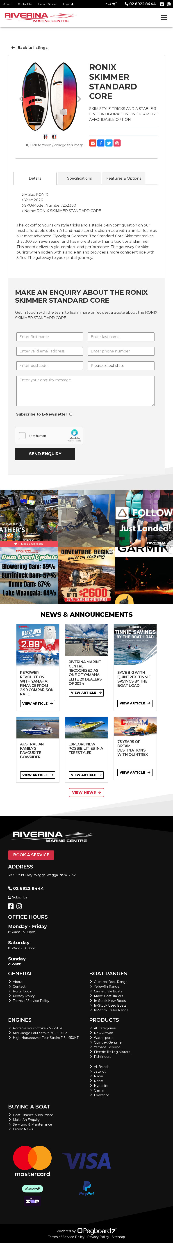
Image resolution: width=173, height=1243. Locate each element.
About (7, 4)
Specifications (79, 178)
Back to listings (32, 48)
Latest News (23, 1129)
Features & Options (123, 178)
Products (104, 1020)
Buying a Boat (29, 1107)
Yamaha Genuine (107, 1047)
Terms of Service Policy (31, 1001)
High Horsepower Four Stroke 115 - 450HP (46, 1038)
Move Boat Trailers (108, 996)
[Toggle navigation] (164, 17)
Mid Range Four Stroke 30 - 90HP (40, 1033)
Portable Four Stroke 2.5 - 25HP (37, 1028)
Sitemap (118, 1237)
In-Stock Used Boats (110, 1005)
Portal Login (22, 991)
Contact (19, 987)
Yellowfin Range (106, 987)
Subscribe (19, 897)
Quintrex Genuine (108, 1042)
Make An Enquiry (26, 1120)
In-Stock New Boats (110, 1001)
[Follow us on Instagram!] (20, 907)
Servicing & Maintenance (32, 1124)
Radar (98, 1076)
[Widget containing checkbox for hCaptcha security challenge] (49, 435)
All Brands (101, 1067)
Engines (20, 1020)
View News (84, 792)
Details (35, 178)
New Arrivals (103, 1033)
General (20, 974)
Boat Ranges (108, 974)
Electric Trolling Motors (112, 1052)
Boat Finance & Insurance (33, 1115)
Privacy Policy (24, 996)
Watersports (103, 1038)
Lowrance (101, 1095)
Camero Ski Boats (108, 991)
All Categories (105, 1028)
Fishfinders (102, 1057)
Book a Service (47, 4)
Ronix (98, 1081)
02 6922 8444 (142, 4)
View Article (35, 703)
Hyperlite (101, 1086)
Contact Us (25, 4)
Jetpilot (100, 1071)
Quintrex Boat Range (110, 982)
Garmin (99, 1090)
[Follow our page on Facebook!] (162, 4)
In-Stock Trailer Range (111, 1010)
